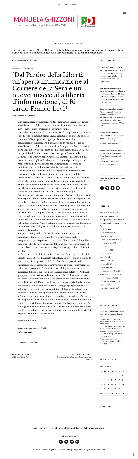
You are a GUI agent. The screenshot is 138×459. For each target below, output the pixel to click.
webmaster (100, 450)
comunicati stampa (107, 240)
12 (108, 384)
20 (112, 389)
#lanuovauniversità (107, 213)
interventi (103, 254)
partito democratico (108, 274)
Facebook (61, 443)
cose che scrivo (106, 243)
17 (101, 389)
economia (104, 250)
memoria (103, 264)
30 (123, 393)
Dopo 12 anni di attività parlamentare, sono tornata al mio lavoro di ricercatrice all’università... (112, 73)
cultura (102, 247)
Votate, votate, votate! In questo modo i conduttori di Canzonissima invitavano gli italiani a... (112, 138)
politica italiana (106, 278)
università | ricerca (107, 288)
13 (112, 384)
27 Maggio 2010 (27, 68)
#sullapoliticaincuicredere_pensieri (113, 223)
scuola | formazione (107, 281)
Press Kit (76, 4)
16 (123, 384)
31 (101, 398)
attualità (103, 236)
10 (101, 384)
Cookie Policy (83, 450)
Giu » (109, 406)
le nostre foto (105, 261)
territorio (103, 285)
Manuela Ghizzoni (27, 116)
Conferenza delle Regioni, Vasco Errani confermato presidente (74, 356)
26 (109, 393)
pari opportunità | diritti (26, 60)
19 (108, 389)
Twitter (66, 443)
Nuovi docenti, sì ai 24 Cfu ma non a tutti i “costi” (111, 321)
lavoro (102, 257)
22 (119, 389)
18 (105, 389)
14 (115, 384)
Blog (67, 4)
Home (60, 4)
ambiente (103, 229)
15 (119, 384)
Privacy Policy (72, 450)
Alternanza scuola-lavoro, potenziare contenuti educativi (112, 314)
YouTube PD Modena (77, 443)
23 (123, 389)
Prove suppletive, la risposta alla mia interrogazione (111, 334)
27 (112, 393)
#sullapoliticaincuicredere (110, 220)
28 (116, 393)
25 (105, 393)
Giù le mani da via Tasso (21, 355)
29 (119, 393)
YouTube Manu (72, 443)
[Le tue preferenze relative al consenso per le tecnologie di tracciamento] (133, 454)
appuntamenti (105, 233)
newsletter (104, 267)
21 (115, 389)
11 (104, 384)
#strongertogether (107, 216)
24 (101, 393)
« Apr (102, 406)
